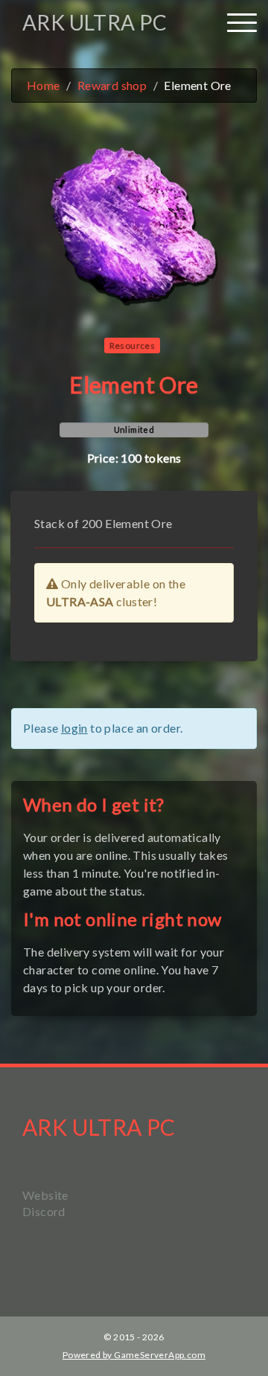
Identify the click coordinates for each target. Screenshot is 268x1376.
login (74, 728)
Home (43, 85)
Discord (44, 1211)
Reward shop (112, 85)
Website (45, 1195)
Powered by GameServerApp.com (134, 1354)
